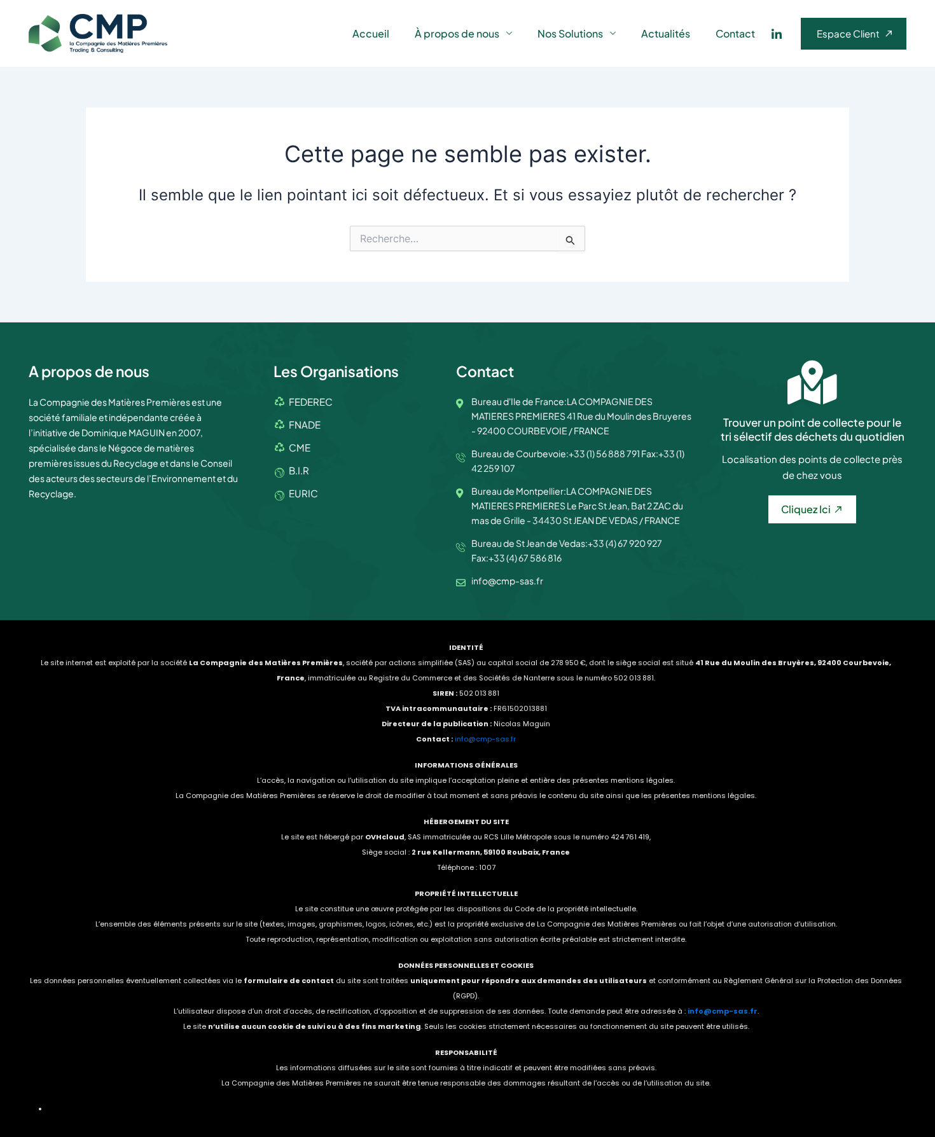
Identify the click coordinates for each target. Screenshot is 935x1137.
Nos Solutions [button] (570, 33)
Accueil (370, 33)
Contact (735, 33)
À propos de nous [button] (457, 33)
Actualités (665, 33)
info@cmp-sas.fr (485, 739)
